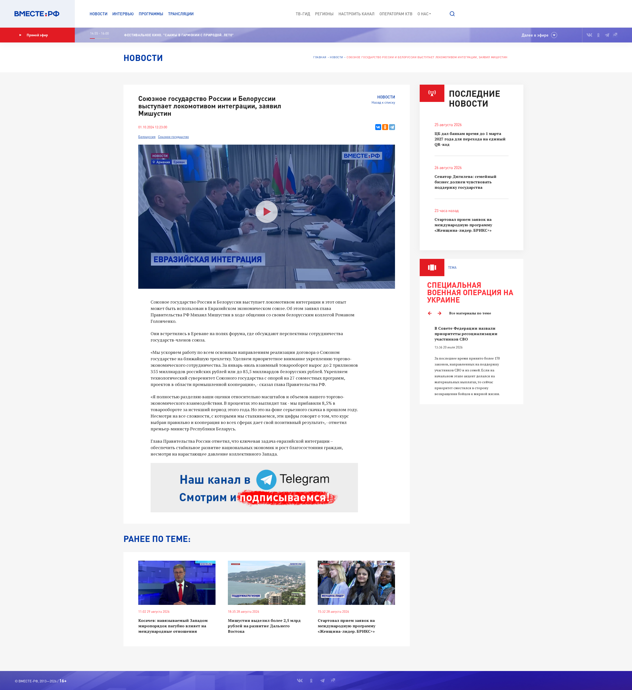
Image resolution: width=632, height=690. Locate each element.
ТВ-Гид (303, 13)
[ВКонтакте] (378, 127)
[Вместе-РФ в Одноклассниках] (598, 35)
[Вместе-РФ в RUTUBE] (615, 35)
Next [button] (439, 313)
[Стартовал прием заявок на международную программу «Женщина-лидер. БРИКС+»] (356, 583)
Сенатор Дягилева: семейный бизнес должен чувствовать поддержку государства (465, 182)
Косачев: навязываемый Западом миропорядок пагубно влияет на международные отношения (173, 626)
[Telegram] (392, 127)
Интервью (123, 13)
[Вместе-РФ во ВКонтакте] (589, 35)
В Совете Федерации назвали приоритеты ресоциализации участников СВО (465, 334)
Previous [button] (429, 313)
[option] (471, 361)
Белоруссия (147, 137)
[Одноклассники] (385, 127)
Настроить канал (356, 13)
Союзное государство (173, 137)
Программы (151, 13)
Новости (98, 13)
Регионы (324, 13)
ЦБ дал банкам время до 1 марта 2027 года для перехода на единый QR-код (470, 139)
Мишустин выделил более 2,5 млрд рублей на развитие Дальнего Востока (264, 626)
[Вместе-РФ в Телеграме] (607, 35)
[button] (452, 13)
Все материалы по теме (470, 313)
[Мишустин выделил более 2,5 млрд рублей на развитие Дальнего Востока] (266, 583)
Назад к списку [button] (383, 102)
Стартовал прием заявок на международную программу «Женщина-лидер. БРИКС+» (346, 626)
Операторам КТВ (396, 13)
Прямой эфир (37, 35)
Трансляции (181, 13)
